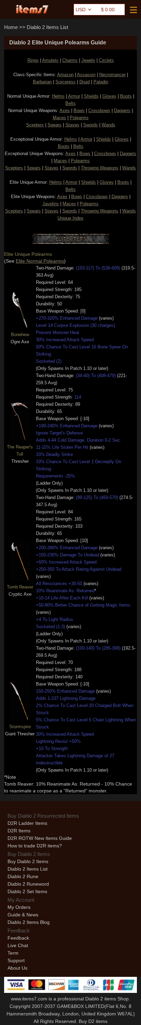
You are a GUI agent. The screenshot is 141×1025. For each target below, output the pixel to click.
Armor (74, 96)
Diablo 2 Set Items (27, 891)
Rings (33, 60)
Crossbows (99, 110)
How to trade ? (35, 845)
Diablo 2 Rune (23, 876)
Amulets (50, 60)
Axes (65, 110)
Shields (91, 96)
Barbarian (42, 81)
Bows (79, 110)
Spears (55, 124)
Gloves (109, 96)
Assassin (86, 74)
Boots (126, 96)
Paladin (100, 81)
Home (11, 27)
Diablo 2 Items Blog (29, 922)
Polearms (79, 117)
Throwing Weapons (99, 167)
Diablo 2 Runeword (28, 884)
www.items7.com (29, 998)
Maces (59, 117)
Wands (108, 124)
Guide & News (23, 914)
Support (16, 960)
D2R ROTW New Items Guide (40, 838)
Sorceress (65, 81)
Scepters (35, 124)
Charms (70, 60)
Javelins (50, 203)
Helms (58, 96)
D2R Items (19, 830)
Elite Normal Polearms (40, 261)
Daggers (122, 110)
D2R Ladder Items (27, 823)
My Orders (19, 907)
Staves (72, 124)
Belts (70, 103)
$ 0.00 (108, 9)
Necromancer (112, 74)
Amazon (65, 74)
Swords (90, 124)
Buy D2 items (93, 1021)
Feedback (18, 938)
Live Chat (18, 945)
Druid (84, 81)
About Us (17, 968)
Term (13, 953)
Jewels (88, 60)
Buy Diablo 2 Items (28, 861)
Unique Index (70, 218)
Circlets (106, 60)
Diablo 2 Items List (47, 27)
